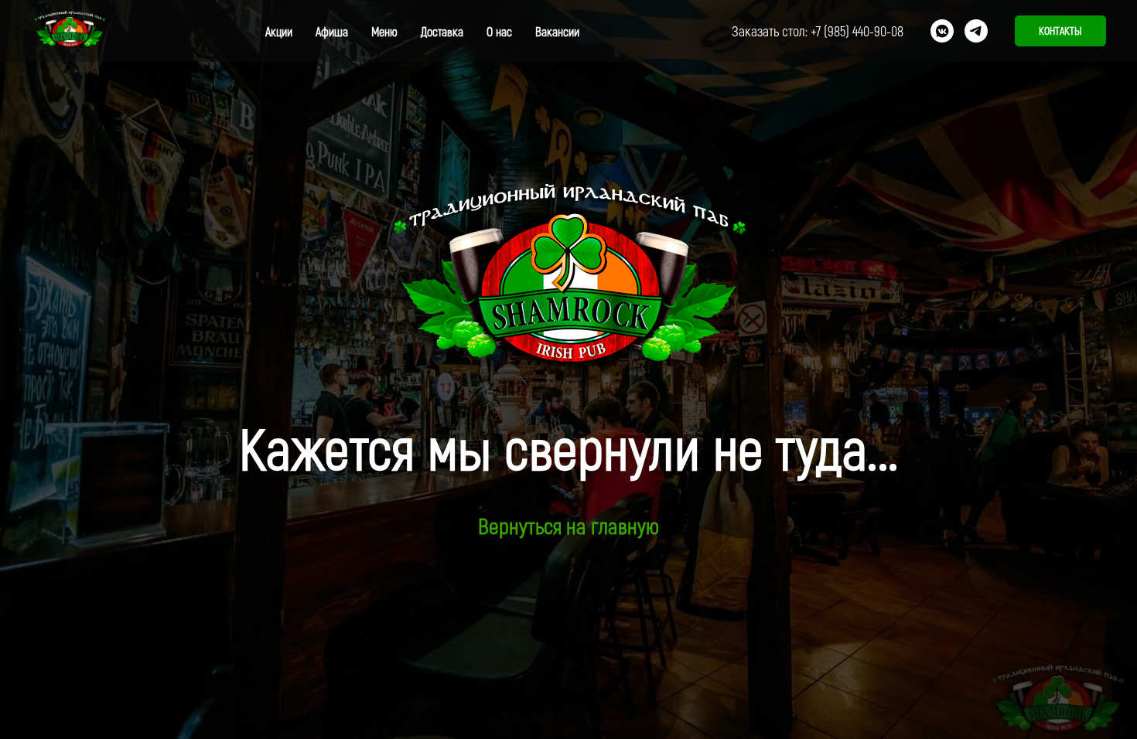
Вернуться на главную (568, 526)
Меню (384, 31)
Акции (278, 31)
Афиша (332, 31)
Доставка (442, 31)
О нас (499, 31)
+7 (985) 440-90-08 (857, 30)
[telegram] (976, 31)
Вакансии (557, 31)
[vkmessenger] (942, 31)
